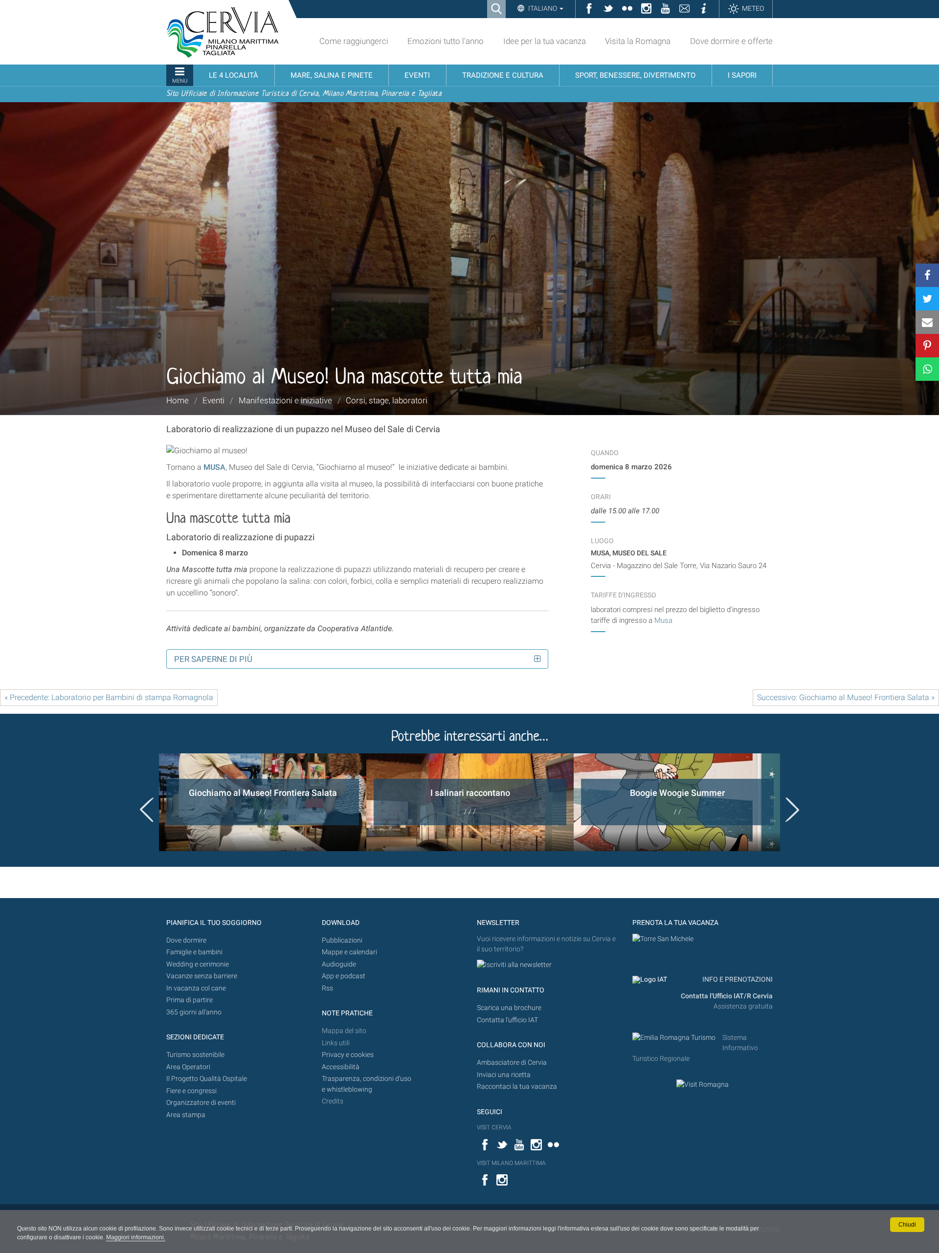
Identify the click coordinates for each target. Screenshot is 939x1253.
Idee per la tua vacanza (544, 41)
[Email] (927, 322)
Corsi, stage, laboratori (386, 400)
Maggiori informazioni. (135, 1237)
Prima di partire (189, 1000)
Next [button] (792, 809)
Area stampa (185, 1115)
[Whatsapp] (927, 369)
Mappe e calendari (349, 952)
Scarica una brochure (509, 1008)
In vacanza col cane (196, 988)
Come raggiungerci (353, 41)
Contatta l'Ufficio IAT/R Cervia (727, 996)
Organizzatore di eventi (201, 1103)
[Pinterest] (927, 345)
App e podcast (343, 976)
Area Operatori (188, 1067)
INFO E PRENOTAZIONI (737, 979)
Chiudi (907, 1224)
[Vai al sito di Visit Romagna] (702, 1084)
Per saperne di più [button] (213, 659)
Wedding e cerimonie (197, 964)
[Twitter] (927, 298)
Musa (663, 620)
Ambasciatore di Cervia (512, 1062)
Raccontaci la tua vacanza (517, 1086)
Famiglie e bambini (194, 952)
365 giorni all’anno (194, 1012)
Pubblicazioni (342, 940)
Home (177, 400)
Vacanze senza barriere (201, 976)
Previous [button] (146, 809)
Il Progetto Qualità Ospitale (206, 1079)
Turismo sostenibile (195, 1055)
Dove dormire (186, 940)
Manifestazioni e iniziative (285, 400)
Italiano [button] (543, 8)
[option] (262, 802)
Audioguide (339, 964)
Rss (327, 988)
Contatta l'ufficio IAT (507, 1020)
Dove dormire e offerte (731, 41)
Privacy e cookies (348, 1055)
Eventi (213, 400)
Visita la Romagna (638, 41)
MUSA (214, 467)
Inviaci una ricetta (504, 1075)
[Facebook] (927, 275)
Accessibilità (340, 1067)
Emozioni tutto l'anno (445, 41)
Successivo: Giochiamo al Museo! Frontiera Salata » (846, 697)
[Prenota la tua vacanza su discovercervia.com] (662, 939)
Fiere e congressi (191, 1091)
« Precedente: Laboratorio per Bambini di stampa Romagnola (108, 697)
